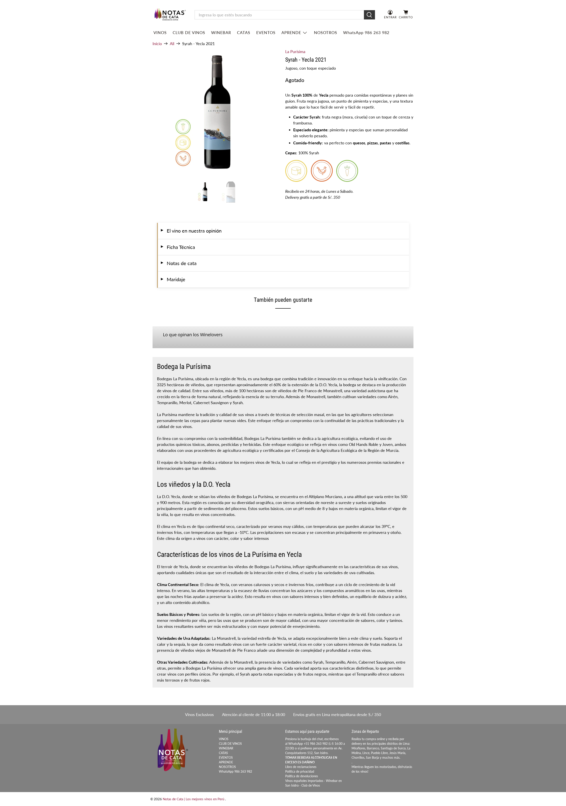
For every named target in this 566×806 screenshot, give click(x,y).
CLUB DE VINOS (189, 32)
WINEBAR (221, 32)
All (172, 44)
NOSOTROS (325, 32)
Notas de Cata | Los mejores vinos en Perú (194, 799)
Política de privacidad (299, 771)
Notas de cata (178, 263)
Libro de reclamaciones (300, 767)
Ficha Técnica (177, 247)
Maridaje (172, 279)
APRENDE (291, 32)
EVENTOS (265, 32)
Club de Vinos (310, 785)
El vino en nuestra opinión (191, 231)
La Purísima (295, 51)
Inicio (157, 44)
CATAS (243, 32)
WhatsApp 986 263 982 (366, 32)
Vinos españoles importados (304, 781)
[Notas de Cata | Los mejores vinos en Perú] (170, 15)
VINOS (160, 32)
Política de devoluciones (301, 776)
